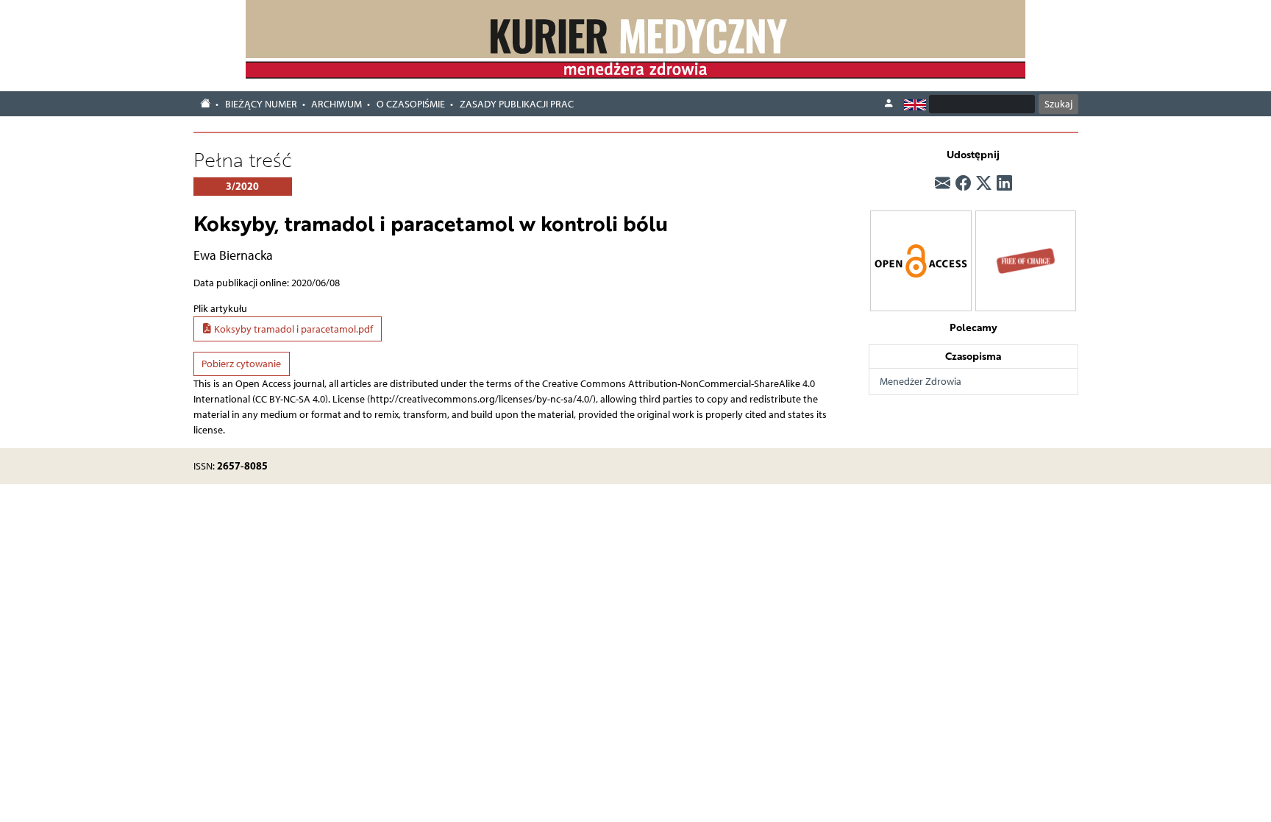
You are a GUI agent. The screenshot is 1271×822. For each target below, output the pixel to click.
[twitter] (983, 183)
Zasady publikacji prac (517, 104)
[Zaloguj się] (888, 104)
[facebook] (963, 183)
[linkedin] (1004, 183)
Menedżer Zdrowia (920, 381)
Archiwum (336, 104)
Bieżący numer (261, 104)
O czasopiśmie (411, 104)
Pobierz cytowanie (241, 364)
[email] (942, 183)
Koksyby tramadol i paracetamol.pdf (292, 329)
